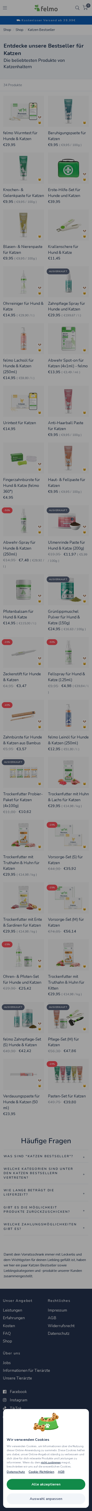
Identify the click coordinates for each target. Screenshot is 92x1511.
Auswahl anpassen (46, 1498)
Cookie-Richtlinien (41, 1472)
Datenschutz (16, 1472)
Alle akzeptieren (46, 1484)
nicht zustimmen (51, 1462)
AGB (61, 1472)
